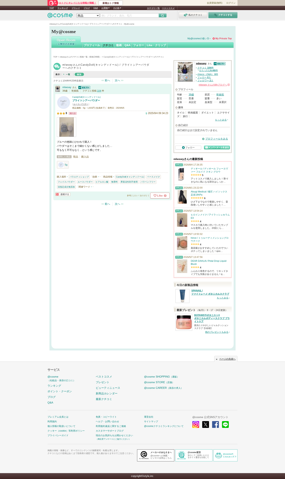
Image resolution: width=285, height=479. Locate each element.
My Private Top (223, 38)
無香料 (114, 182)
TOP (51, 8)
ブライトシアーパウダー (86, 100)
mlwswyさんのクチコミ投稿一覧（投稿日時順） (80, 57)
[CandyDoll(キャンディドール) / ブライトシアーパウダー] (63, 107)
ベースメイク (153, 177)
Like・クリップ (156, 45)
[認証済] (83, 87)
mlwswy (66, 87)
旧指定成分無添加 (66, 187)
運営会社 (148, 416)
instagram (195, 424)
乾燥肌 (220, 94)
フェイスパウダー (66, 182)
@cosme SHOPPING (161, 376)
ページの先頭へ (227, 359)
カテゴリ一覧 (153, 8)
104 (99, 90)
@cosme (61, 378)
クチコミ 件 (205, 67)
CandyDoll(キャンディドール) (86, 97)
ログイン (231, 3)
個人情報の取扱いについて (61, 426)
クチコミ (108, 45)
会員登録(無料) (214, 3)
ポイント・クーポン (60, 391)
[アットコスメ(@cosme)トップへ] (60, 16)
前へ (107, 80)
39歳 (191, 94)
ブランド (76, 8)
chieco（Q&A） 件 (207, 74)
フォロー (138, 45)
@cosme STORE (159, 382)
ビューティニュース (108, 387)
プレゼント (102, 382)
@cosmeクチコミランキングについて (164, 426)
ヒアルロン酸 (102, 182)
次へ (117, 80)
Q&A (95, 8)
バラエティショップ (79, 177)
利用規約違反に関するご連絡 (111, 426)
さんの (214, 84)
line (225, 424)
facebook (215, 424)
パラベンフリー (148, 182)
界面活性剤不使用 (129, 182)
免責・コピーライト (106, 416)
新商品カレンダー (106, 393)
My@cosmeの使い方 (198, 38)
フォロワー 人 (205, 80)
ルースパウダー (80, 104)
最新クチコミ (104, 399)
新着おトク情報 (111, 3)
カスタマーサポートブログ (110, 430)
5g (66, 164)
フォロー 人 (204, 77)
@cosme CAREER (163, 387)
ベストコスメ (168, 8)
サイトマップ (151, 421)
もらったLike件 (208, 70)
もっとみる (221, 119)
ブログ (87, 8)
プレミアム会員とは (58, 416)
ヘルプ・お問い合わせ (107, 421)
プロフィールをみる (216, 138)
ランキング (62, 8)
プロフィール (92, 45)
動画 (119, 45)
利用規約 (52, 421)
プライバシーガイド (58, 435)
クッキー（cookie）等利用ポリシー (66, 430)
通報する (62, 194)
